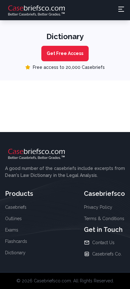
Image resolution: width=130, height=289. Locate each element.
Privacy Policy (98, 207)
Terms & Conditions (104, 218)
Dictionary (15, 252)
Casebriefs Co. (107, 253)
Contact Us (103, 242)
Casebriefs (16, 207)
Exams (11, 229)
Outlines (13, 218)
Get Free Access (65, 53)
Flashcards (16, 241)
